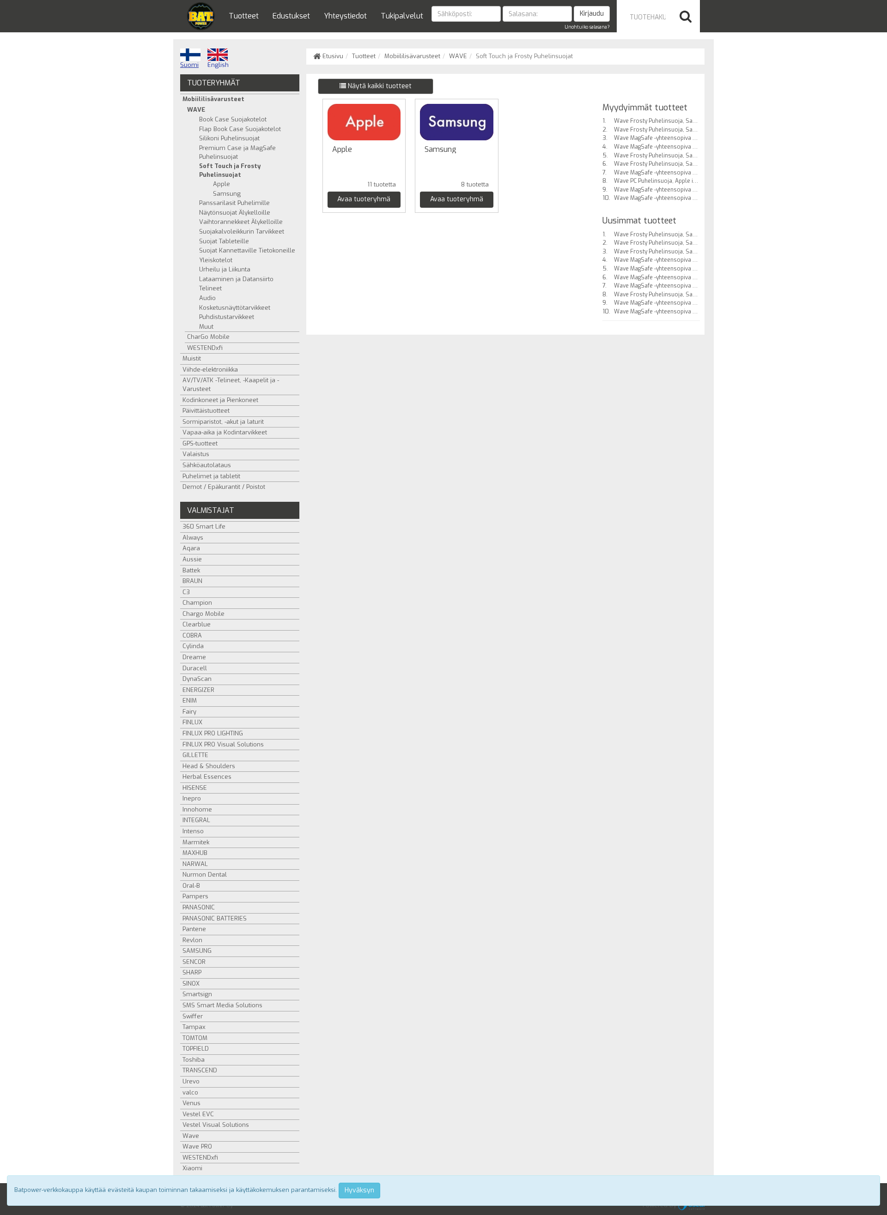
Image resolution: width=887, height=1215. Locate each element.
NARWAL (195, 864)
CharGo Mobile (208, 337)
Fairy (189, 712)
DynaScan (197, 679)
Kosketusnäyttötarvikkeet (234, 308)
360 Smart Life (203, 526)
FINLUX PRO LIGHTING (212, 733)
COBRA (192, 635)
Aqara (191, 548)
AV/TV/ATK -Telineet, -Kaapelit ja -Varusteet (230, 384)
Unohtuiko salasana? (587, 27)
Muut (206, 327)
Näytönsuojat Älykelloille (234, 213)
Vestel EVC (198, 1114)
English (218, 65)
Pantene (194, 929)
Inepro (191, 798)
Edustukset (291, 16)
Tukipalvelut (402, 16)
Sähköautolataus (206, 465)
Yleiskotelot (215, 260)
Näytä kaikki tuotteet (379, 86)
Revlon (192, 940)
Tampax (194, 1027)
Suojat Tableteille (224, 241)
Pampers (195, 896)
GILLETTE (195, 755)
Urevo (191, 1081)
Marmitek (195, 842)
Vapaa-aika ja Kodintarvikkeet (224, 432)
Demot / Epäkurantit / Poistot (223, 487)
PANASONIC (198, 907)
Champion (197, 603)
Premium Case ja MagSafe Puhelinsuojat (237, 152)
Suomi (189, 65)
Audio (207, 298)
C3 (186, 592)
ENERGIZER (198, 690)
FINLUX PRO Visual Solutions (223, 744)
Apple (221, 184)
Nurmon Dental (204, 874)
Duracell (194, 668)
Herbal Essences (206, 777)
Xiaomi (192, 1168)
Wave (190, 1136)
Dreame (194, 657)
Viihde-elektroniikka (210, 369)
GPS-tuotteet (200, 443)
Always (192, 537)
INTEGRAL (196, 820)
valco (190, 1092)
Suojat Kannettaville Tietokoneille (247, 250)
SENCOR (194, 962)
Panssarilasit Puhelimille (234, 203)
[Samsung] (456, 122)
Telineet (210, 288)
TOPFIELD (195, 1049)
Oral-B (191, 886)
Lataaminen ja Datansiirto (236, 279)
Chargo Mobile (203, 614)
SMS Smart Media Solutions (222, 1005)
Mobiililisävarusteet (412, 56)
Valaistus (195, 454)
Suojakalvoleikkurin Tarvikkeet (241, 231)
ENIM (189, 700)
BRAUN (192, 581)
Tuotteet (244, 16)
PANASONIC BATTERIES (214, 918)
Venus (191, 1103)
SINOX (191, 983)
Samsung (227, 194)
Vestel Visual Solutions (215, 1125)
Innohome (197, 809)
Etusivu (332, 56)
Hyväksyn (359, 1190)
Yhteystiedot (345, 16)
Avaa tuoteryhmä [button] (363, 199)
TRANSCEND (199, 1070)
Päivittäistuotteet (206, 411)
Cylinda (193, 646)
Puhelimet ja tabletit (211, 476)
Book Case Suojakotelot (233, 119)
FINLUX (192, 722)
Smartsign (197, 994)
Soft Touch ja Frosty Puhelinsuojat (230, 170)
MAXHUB (194, 853)
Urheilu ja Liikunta (224, 269)
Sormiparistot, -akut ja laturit (223, 422)
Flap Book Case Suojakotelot (240, 129)
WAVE (458, 56)
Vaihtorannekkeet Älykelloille (241, 222)
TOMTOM (194, 1038)
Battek (191, 570)
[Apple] (364, 122)
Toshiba (193, 1060)
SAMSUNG (197, 951)
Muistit (191, 358)
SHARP (191, 972)
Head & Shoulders (208, 766)
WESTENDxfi (205, 348)
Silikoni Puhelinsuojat (229, 138)
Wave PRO (197, 1146)
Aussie (192, 559)
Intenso (193, 831)
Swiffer (192, 1016)
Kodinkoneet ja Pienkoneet (220, 400)
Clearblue (196, 624)
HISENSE (194, 788)
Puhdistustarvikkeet (226, 317)
